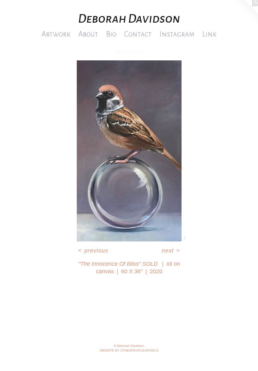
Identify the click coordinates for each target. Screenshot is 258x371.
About (88, 34)
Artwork (56, 34)
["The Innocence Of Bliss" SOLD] (129, 150)
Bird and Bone (129, 51)
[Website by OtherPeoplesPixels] (245, 12)
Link (209, 34)
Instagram (177, 34)
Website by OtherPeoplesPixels (129, 350)
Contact (138, 34)
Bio (111, 34)
